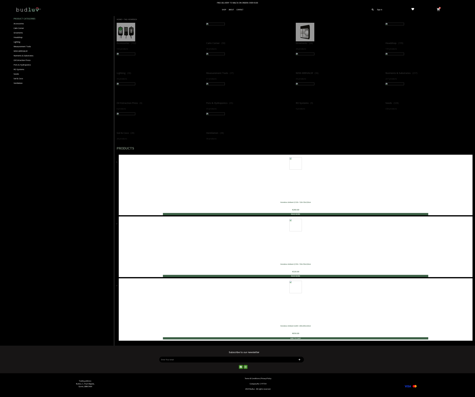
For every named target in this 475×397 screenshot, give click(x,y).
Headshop (18, 37)
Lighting (17, 42)
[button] (373, 9)
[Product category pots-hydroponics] (250, 96)
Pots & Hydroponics (22, 64)
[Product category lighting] (160, 66)
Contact (239, 9)
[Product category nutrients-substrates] (429, 66)
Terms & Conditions (252, 378)
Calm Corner (19, 28)
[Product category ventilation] (250, 126)
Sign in (379, 9)
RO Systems (19, 69)
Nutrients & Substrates (23, 55)
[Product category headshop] (429, 36)
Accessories (19, 23)
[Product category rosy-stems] (339, 96)
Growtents (18, 32)
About (231, 9)
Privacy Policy (266, 378)
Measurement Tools (22, 46)
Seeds (16, 74)
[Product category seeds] (429, 96)
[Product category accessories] (160, 36)
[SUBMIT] (300, 359)
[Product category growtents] (339, 36)
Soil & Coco (18, 78)
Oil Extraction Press (22, 60)
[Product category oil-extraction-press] (160, 96)
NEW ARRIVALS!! (20, 51)
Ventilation (18, 83)
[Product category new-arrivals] (339, 66)
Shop (224, 9)
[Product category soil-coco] (160, 126)
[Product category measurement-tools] (250, 66)
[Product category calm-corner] (250, 36)
